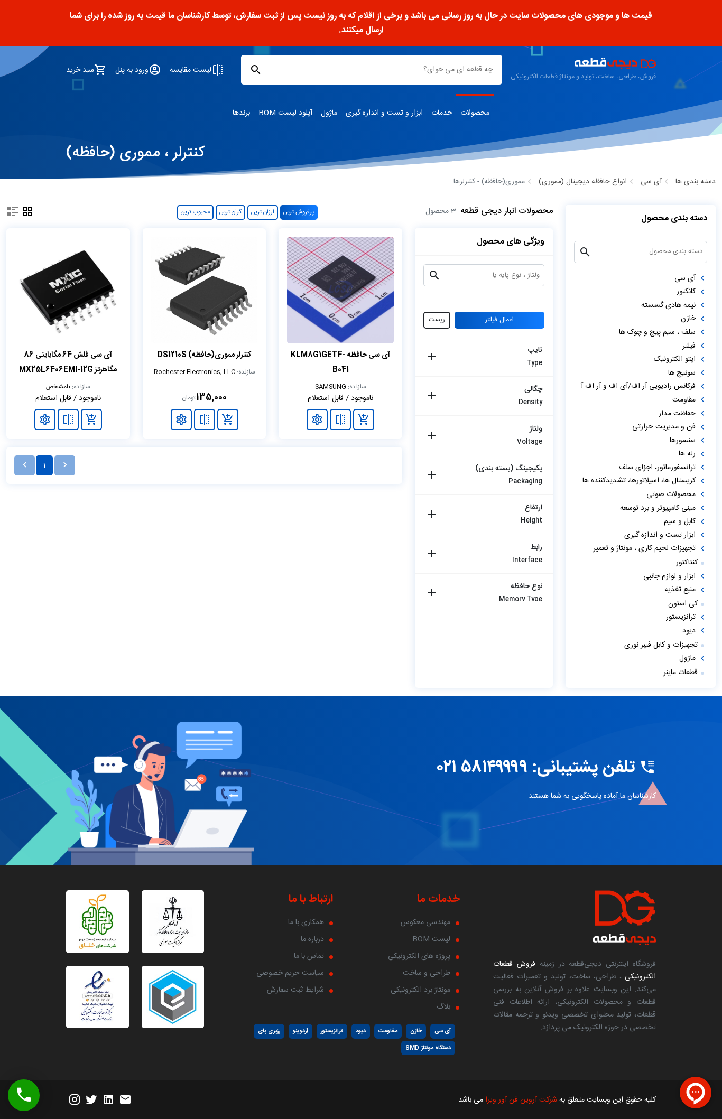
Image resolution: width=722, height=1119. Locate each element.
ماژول (687, 658)
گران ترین (230, 212)
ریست (437, 319)
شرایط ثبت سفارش (295, 990)
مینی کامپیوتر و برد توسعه (658, 508)
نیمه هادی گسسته (668, 305)
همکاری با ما (306, 922)
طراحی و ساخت (426, 973)
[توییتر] (91, 1100)
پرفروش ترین (298, 212)
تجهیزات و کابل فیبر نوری (661, 645)
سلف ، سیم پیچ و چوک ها (657, 332)
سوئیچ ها (682, 373)
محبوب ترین (195, 212)
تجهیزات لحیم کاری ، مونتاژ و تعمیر (644, 548)
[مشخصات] (317, 419)
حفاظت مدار (677, 413)
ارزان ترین (262, 212)
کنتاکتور (687, 562)
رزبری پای (269, 1031)
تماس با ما (309, 956)
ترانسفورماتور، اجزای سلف (657, 467)
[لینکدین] (108, 1100)
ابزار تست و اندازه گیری (660, 535)
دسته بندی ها (695, 181)
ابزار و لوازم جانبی (669, 576)
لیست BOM (431, 939)
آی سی (651, 181)
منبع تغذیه (680, 589)
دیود (689, 630)
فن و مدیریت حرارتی (664, 427)
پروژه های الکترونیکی (419, 956)
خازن (688, 318)
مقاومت (684, 400)
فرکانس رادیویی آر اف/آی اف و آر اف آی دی (635, 386)
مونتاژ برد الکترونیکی (420, 990)
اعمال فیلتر (499, 319)
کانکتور (686, 291)
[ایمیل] (125, 1100)
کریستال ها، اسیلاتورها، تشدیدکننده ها (639, 480)
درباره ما (312, 939)
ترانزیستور (681, 617)
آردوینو (300, 1031)
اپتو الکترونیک (675, 359)
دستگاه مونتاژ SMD (428, 1047)
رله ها (687, 453)
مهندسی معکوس (425, 922)
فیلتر (689, 346)
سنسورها (683, 440)
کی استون (683, 604)
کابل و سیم (680, 521)
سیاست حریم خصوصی (290, 973)
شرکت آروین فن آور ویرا (521, 1100)
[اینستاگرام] (74, 1100)
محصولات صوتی (671, 494)
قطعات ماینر (680, 672)
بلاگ (443, 1007)
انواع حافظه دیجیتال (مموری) (583, 181)
